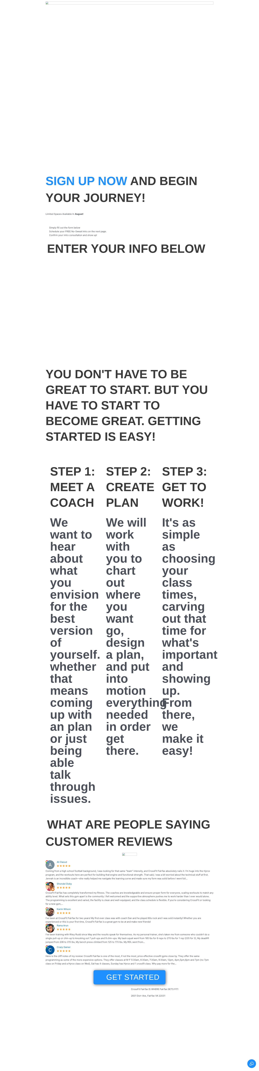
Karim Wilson (64, 909)
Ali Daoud (62, 862)
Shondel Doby (64, 883)
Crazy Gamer (64, 947)
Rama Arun (62, 925)
